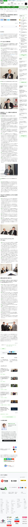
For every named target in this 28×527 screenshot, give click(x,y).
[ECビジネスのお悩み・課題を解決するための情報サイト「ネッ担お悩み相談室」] (9, 525)
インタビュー (16, 9)
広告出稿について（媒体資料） (11, 492)
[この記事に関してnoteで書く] (14, 352)
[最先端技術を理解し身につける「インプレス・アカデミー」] (24, 523)
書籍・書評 (25, 502)
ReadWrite (25, 508)
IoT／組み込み (25, 8)
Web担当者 (17, 0)
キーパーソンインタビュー (19, 502)
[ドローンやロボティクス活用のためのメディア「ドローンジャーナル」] (17, 523)
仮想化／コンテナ (21, 8)
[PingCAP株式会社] (4, 480)
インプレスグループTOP (23, 493)
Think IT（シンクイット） (3, 3)
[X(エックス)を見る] (22, 487)
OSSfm (26, 9)
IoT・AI (20, 0)
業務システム (18, 501)
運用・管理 (12, 508)
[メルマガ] (14, 447)
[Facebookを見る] (20, 487)
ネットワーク (11, 8)
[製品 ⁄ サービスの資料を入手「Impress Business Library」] (24, 521)
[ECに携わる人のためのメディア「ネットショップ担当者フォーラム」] (17, 521)
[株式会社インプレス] (3, 521)
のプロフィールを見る (9, 440)
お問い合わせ (16, 492)
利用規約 (22, 492)
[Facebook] (16, 447)
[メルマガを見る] (18, 487)
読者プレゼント (15, 3)
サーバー (8, 8)
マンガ (20, 9)
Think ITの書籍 (23, 9)
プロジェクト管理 (2, 509)
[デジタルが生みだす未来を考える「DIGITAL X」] (9, 523)
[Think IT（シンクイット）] (3, 489)
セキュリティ (7, 510)
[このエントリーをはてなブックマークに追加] (13, 352)
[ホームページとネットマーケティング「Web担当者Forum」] (24, 517)
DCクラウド (22, 0)
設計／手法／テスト (13, 503)
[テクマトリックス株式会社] (23, 480)
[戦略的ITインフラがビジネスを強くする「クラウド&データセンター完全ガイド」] (9, 517)
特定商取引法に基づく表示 (11, 493)
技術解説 (25, 501)
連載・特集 (1, 8)
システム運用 (7, 509)
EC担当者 (19, 0)
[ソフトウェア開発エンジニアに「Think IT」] (17, 517)
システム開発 (7, 502)
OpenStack (8, 9)
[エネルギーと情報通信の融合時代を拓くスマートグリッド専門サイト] (9, 521)
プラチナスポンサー (13, 54)
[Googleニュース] (16, 449)
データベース (7, 503)
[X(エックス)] (14, 449)
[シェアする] (9, 352)
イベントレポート (12, 9)
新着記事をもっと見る (23, 82)
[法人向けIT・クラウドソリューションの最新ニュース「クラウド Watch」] (17, 519)
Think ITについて (19, 3)
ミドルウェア (2, 503)
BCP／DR (12, 509)
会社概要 (16, 493)
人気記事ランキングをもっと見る (23, 55)
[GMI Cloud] (14, 480)
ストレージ (14, 8)
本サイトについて (3, 492)
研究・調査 (24, 0)
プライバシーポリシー (4, 493)
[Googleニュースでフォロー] (24, 487)
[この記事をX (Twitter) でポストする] (11, 352)
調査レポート (18, 503)
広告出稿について (22, 3)
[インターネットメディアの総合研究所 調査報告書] (9, 519)
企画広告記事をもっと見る (23, 136)
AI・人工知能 (2, 9)
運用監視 (2, 510)
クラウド (17, 8)
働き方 (12, 510)
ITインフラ (5, 8)
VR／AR (1, 508)
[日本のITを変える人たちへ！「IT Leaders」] (24, 519)
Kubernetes (5, 9)
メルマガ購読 (9, 3)
